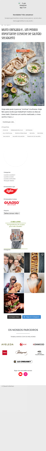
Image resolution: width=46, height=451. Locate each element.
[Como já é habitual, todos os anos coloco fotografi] (14, 283)
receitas (40, 133)
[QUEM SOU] (24, 155)
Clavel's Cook (9, 177)
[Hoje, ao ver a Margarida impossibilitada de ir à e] (34, 263)
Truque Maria (9, 180)
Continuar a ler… (9, 122)
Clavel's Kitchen (10, 179)
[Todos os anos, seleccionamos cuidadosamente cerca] (14, 303)
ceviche (5, 130)
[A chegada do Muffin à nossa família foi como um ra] (14, 263)
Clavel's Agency (9, 175)
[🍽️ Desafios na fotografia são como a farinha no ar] (34, 283)
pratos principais (21, 133)
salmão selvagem (18, 136)
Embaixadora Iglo (17, 130)
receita (32, 133)
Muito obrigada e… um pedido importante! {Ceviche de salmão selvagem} (21, 34)
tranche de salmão (34, 136)
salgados (6, 136)
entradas (29, 130)
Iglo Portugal (7, 133)
